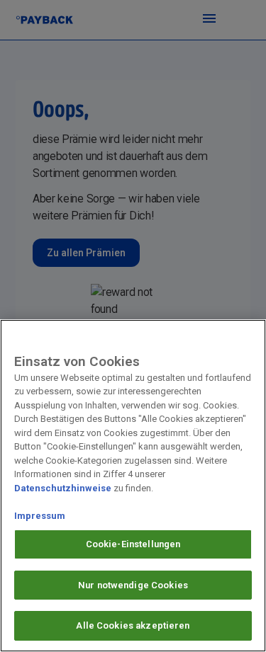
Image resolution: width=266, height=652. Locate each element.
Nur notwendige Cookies (133, 585)
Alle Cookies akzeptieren (132, 625)
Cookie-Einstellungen (133, 544)
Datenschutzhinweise (62, 488)
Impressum (39, 515)
